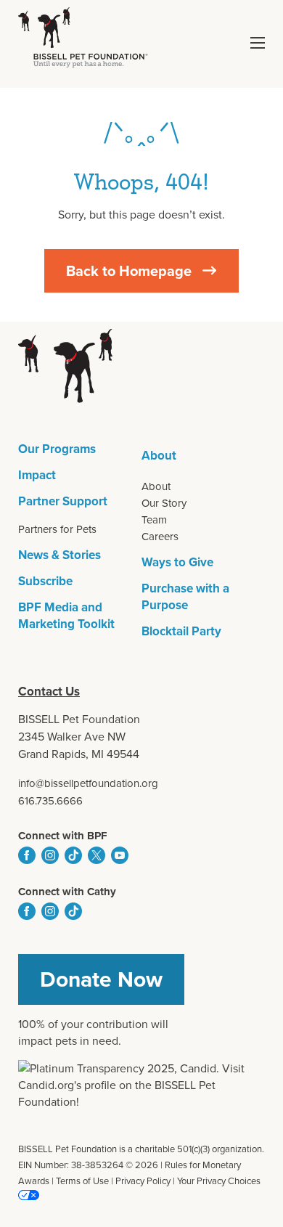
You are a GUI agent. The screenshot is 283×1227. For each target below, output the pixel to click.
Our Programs (57, 449)
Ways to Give (177, 562)
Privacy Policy (143, 1181)
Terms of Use (82, 1181)
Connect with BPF (62, 836)
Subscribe (45, 581)
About (159, 456)
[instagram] (50, 855)
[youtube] (119, 855)
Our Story (164, 503)
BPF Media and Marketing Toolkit (66, 615)
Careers (160, 537)
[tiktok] (73, 855)
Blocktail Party (181, 631)
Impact (37, 475)
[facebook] (27, 855)
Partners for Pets (57, 529)
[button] (257, 43)
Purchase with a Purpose (185, 596)
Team (154, 520)
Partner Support (62, 501)
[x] (96, 855)
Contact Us (49, 691)
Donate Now (101, 979)
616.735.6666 (50, 801)
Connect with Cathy (67, 892)
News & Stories (59, 555)
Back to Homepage (129, 271)
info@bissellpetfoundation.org (88, 783)
